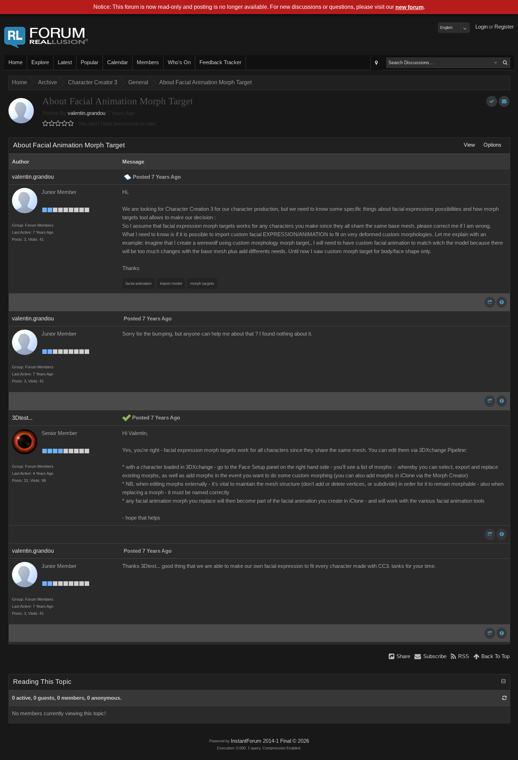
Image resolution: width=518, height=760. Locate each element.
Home (15, 62)
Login (481, 27)
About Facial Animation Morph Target (205, 82)
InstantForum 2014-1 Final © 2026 (270, 741)
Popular (89, 62)
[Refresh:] (504, 698)
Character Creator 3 (92, 82)
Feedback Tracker (220, 62)
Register (504, 27)
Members (148, 62)
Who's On (179, 62)
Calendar (117, 62)
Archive (47, 82)
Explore (40, 62)
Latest (65, 62)
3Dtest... (22, 418)
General (138, 82)
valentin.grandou (86, 113)
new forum (409, 7)
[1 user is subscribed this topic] (504, 101)
